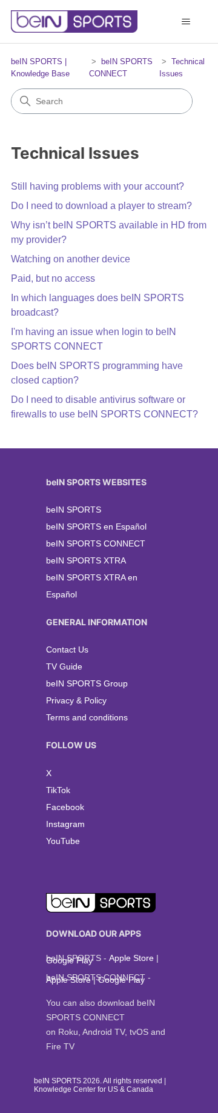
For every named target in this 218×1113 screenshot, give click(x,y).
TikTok (58, 790)
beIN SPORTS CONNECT (95, 543)
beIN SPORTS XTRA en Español (91, 586)
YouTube (63, 841)
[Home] (74, 21)
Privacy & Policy (76, 700)
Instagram (65, 824)
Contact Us (67, 649)
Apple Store (131, 958)
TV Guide (64, 666)
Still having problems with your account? (97, 186)
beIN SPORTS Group (87, 683)
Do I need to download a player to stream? (101, 206)
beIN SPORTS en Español (96, 526)
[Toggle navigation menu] (185, 22)
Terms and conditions (87, 717)
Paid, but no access (53, 278)
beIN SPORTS (73, 509)
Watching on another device (70, 259)
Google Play (69, 960)
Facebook (65, 807)
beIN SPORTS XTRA (86, 560)
